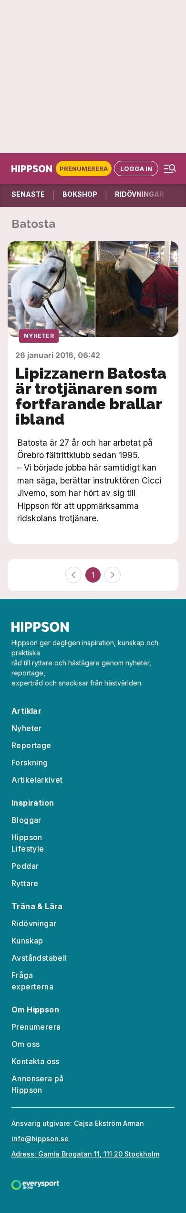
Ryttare (25, 883)
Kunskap (27, 940)
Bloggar (26, 820)
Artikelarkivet (37, 780)
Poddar (25, 866)
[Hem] (33, 169)
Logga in (136, 168)
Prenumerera (84, 168)
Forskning (29, 762)
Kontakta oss (35, 1061)
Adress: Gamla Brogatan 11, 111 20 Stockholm (85, 1154)
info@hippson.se (40, 1138)
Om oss (25, 1044)
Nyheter (39, 335)
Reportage (31, 745)
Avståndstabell (39, 958)
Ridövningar (33, 923)
